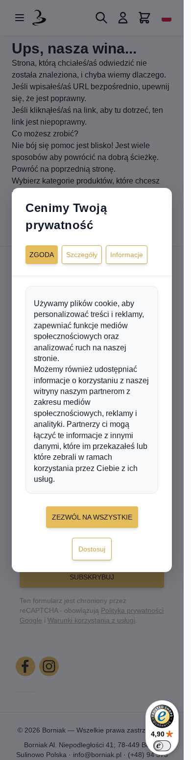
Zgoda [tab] (41, 255)
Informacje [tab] (126, 255)
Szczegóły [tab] (81, 255)
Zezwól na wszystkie (92, 517)
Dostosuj (91, 549)
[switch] (162, 745)
